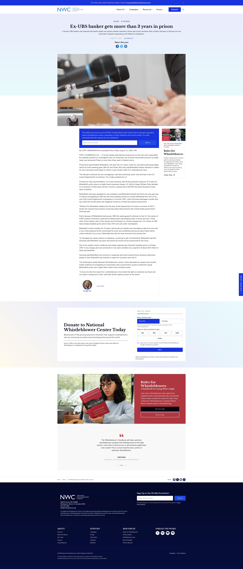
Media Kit (92, 543)
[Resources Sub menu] (152, 9)
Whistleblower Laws (129, 537)
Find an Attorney (128, 543)
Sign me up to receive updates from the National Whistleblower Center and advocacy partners (159, 344)
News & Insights (127, 540)
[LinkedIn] (125, 46)
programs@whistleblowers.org (138, 3)
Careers (59, 540)
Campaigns (133, 9)
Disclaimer (173, 553)
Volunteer (93, 540)
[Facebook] (117, 46)
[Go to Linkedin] (163, 533)
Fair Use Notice (181, 553)
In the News (125, 21)
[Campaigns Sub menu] (139, 9)
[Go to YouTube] (168, 533)
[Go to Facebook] (173, 533)
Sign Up (147, 143)
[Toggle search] (183, 9)
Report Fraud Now (241, 283)
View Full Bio (100, 286)
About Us (120, 9)
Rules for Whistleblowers (130, 532)
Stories (159, 9)
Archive (116, 21)
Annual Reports (62, 543)
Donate (174, 9)
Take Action (93, 537)
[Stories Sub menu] (163, 9)
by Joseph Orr (128, 38)
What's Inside (159, 415)
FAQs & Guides (127, 535)
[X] (121, 46)
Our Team (60, 537)
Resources (147, 9)
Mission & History (62, 535)
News (64, 479)
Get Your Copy (160, 409)
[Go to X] (158, 533)
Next (160, 350)
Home (59, 479)
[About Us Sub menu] (125, 9)
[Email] (184, 479)
